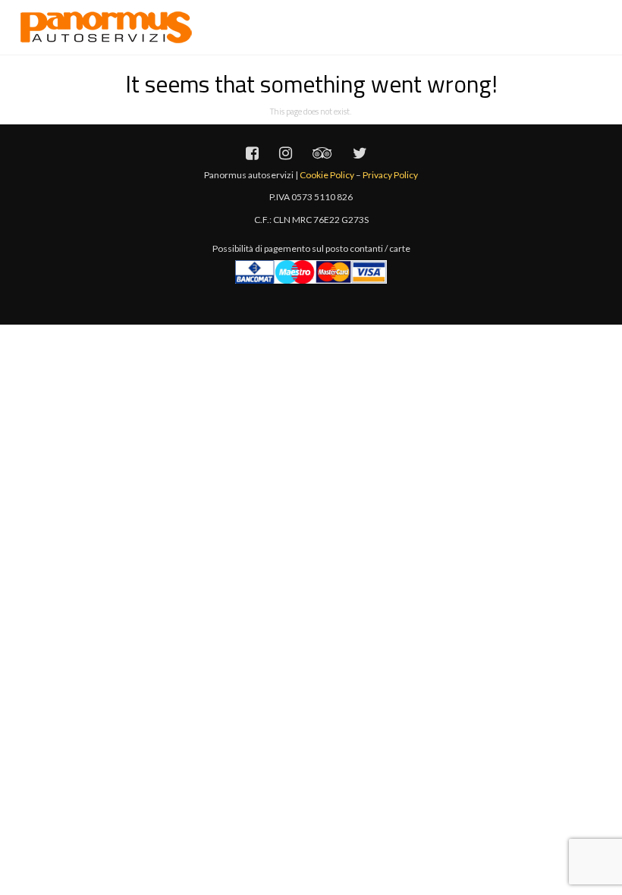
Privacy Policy (390, 175)
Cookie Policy (327, 175)
